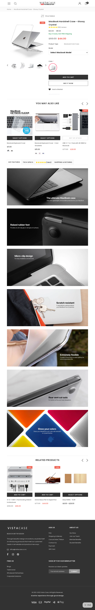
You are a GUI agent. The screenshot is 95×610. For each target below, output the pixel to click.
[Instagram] (13, 554)
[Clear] (8, 151)
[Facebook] (8, 554)
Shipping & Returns (63, 162)
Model (51, 48)
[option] (26, 40)
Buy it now (68, 83)
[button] (53, 27)
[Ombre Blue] (43, 153)
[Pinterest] (18, 554)
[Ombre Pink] (39, 153)
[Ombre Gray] (36, 153)
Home (9, 9)
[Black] (12, 151)
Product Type (53, 44)
